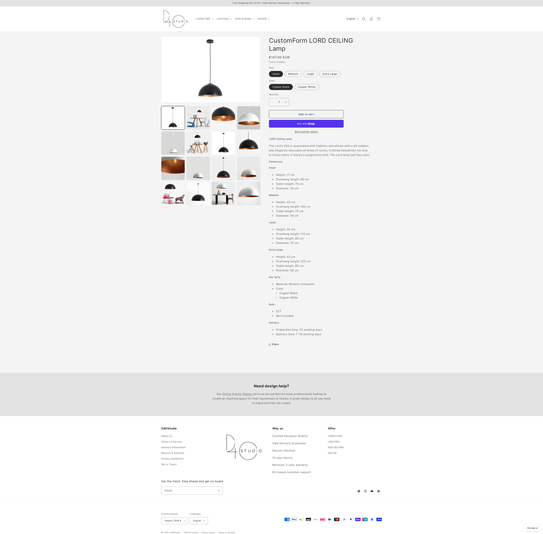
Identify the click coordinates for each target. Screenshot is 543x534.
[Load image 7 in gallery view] (223, 143)
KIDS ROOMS (336, 447)
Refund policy (191, 532)
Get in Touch (169, 464)
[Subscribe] (218, 491)
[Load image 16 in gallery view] (249, 193)
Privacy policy (208, 532)
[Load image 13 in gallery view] (173, 193)
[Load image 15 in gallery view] (223, 193)
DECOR (332, 453)
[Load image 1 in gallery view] (173, 118)
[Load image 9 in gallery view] (173, 168)
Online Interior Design (237, 394)
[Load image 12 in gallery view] (249, 168)
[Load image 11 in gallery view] (223, 168)
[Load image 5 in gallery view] (173, 143)
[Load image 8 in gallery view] (249, 143)
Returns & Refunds (172, 453)
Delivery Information (173, 447)
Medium (293, 73)
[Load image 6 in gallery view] (198, 143)
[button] (204, 18)
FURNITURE (335, 436)
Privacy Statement (172, 458)
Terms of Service (171, 441)
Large (310, 73)
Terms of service (226, 532)
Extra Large (330, 73)
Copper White (306, 86)
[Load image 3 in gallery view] (223, 118)
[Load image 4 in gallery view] (249, 118)
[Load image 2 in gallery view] (198, 118)
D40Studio (175, 532)
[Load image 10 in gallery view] (198, 168)
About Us (166, 436)
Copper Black (280, 86)
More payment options (306, 131)
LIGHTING (334, 441)
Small (275, 73)
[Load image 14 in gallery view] (198, 193)
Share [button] (275, 344)
